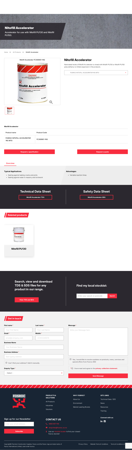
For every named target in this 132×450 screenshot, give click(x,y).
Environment (77, 403)
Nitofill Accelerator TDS (35, 197)
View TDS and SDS (27, 300)
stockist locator (60, 431)
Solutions (49, 409)
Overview (10, 163)
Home (6, 52)
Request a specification (29, 152)
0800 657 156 (54, 424)
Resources (104, 407)
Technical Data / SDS (108, 399)
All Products (17, 52)
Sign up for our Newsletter (17, 419)
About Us (76, 399)
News (102, 403)
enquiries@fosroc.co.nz (58, 428)
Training (103, 411)
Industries (49, 405)
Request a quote (102, 152)
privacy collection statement (106, 368)
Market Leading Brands (81, 407)
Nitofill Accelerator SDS (96, 197)
